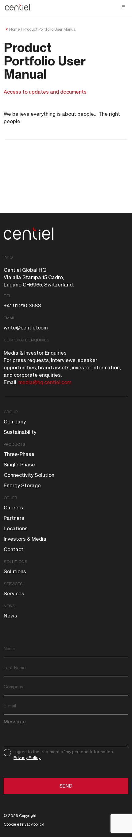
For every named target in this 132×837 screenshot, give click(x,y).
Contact (13, 549)
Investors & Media (25, 539)
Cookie (10, 824)
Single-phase (19, 464)
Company (15, 421)
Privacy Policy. (27, 757)
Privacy (26, 824)
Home (14, 29)
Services (13, 584)
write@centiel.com (26, 328)
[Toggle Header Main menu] (66, 7)
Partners (14, 518)
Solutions (15, 561)
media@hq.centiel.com (44, 382)
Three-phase (19, 454)
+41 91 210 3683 (22, 305)
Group (10, 412)
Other (10, 498)
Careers (13, 507)
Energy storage (22, 485)
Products (14, 444)
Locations (16, 528)
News (9, 606)
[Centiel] (20, 7)
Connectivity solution (29, 475)
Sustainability (20, 432)
